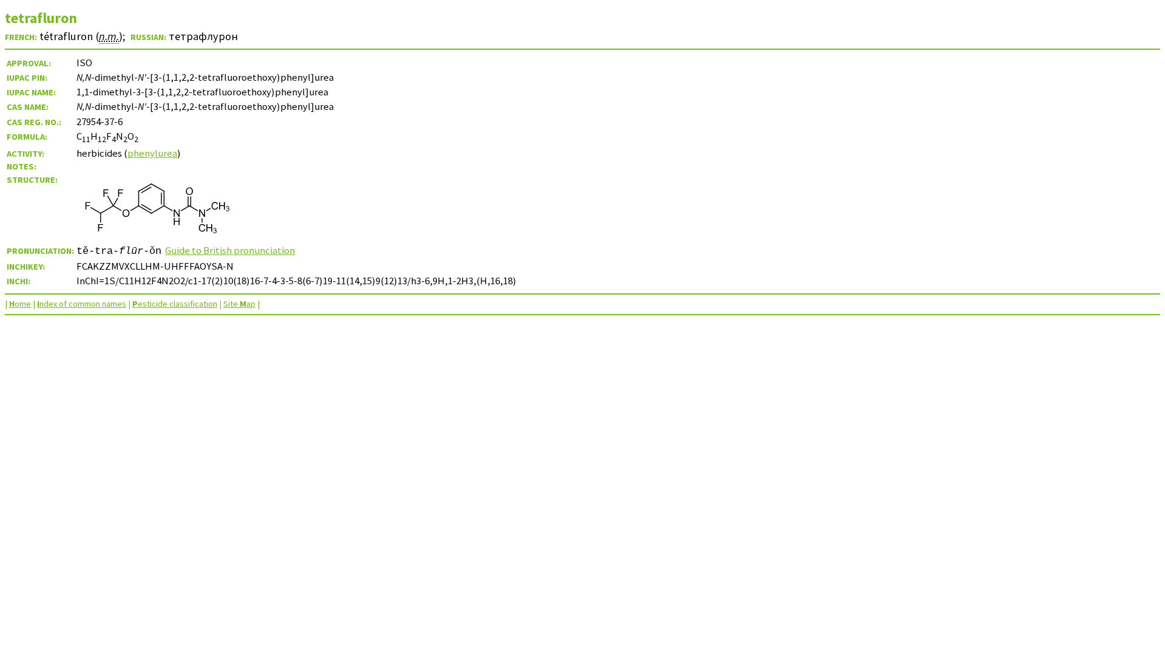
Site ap (239, 303)
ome (20, 303)
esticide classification (174, 303)
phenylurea (152, 153)
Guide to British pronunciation (230, 250)
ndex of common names (81, 303)
